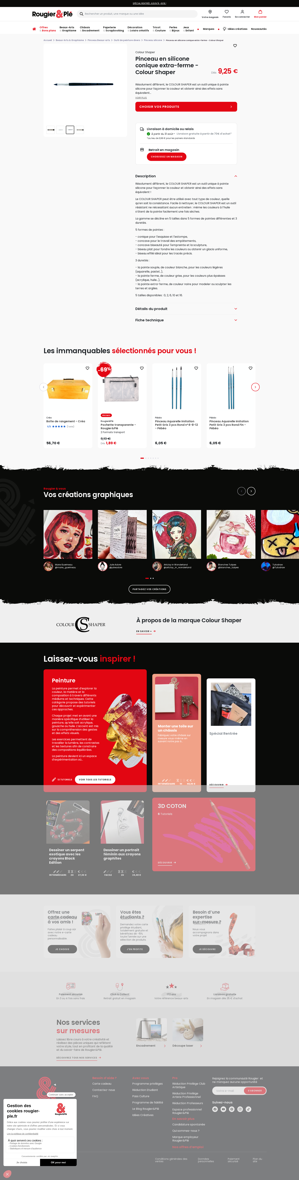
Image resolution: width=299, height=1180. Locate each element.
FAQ (95, 1096)
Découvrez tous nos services (76, 1057)
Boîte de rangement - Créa (65, 421)
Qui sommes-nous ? (186, 1131)
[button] (242, 14)
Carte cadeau (101, 1084)
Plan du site (257, 1160)
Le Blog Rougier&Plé (145, 1109)
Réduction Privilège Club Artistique (188, 1085)
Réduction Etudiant (145, 1090)
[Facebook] (215, 1109)
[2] (56, 426)
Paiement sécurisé (234, 1160)
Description (145, 176)
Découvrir (216, 785)
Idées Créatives (143, 1115)
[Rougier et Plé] (46, 1091)
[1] (53, 426)
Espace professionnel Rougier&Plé (187, 1111)
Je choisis (62, 949)
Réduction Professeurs (187, 1103)
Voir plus (141, 97)
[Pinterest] (232, 1109)
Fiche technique (149, 320)
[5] (64, 426)
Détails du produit (151, 308)
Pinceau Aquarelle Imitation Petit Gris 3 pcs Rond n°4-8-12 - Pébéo (176, 425)
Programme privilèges (147, 1084)
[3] (59, 426)
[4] (61, 426)
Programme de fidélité (147, 1103)
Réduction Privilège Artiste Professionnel (186, 1095)
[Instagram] (240, 1109)
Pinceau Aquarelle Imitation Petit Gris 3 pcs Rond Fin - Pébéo (229, 425)
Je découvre (207, 949)
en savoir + (144, 631)
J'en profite (135, 949)
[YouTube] (223, 1109)
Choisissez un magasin (166, 156)
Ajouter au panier (70, 442)
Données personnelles (206, 1160)
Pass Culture (140, 1096)
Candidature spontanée (188, 1124)
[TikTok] (248, 1109)
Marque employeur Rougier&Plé (185, 1139)
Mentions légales (42, 1159)
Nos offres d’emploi (188, 1147)
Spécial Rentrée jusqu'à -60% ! (116, 3)
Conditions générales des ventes (171, 1160)
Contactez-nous (103, 1090)
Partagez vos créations (149, 589)
